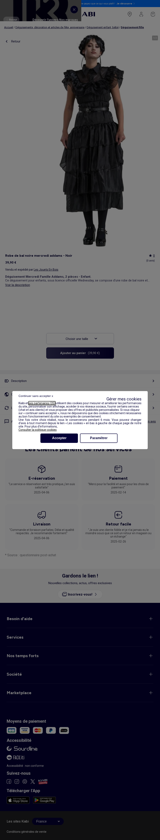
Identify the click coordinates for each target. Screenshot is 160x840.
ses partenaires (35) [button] (42, 403)
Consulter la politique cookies (38, 429)
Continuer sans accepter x (36, 396)
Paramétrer (99, 438)
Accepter (59, 438)
